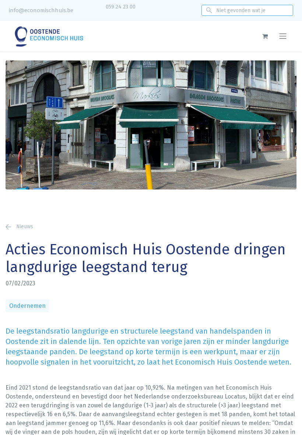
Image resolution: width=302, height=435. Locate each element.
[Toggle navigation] (283, 36)
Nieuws (24, 226)
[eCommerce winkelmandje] (264, 36)
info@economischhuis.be (41, 10)
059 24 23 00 (121, 6)
